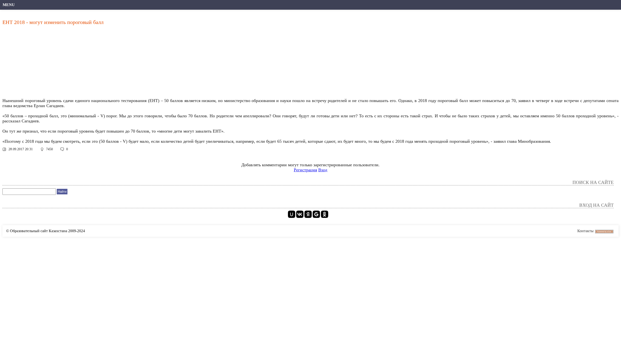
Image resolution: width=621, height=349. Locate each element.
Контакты (585, 231)
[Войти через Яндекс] (308, 214)
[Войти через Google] (316, 214)
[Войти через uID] (291, 214)
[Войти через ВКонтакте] (299, 214)
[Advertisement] (149, 63)
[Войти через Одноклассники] (324, 214)
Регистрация (305, 169)
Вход (322, 169)
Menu (9, 5)
